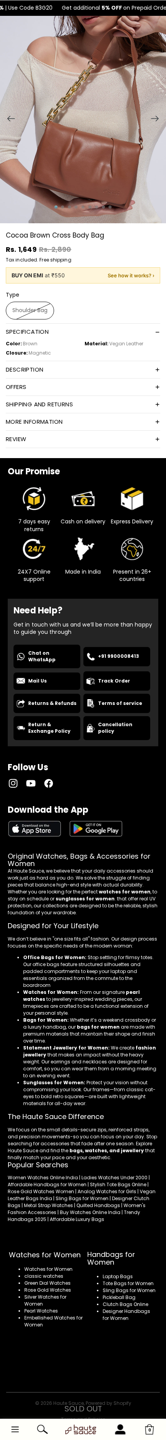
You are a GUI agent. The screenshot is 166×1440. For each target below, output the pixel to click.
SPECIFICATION (27, 332)
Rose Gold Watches (47, 1290)
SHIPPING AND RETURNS (39, 404)
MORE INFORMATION (34, 422)
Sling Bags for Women (129, 1290)
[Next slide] (157, 119)
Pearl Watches (41, 1311)
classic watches (43, 1276)
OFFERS (16, 387)
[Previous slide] (8, 119)
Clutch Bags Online (125, 1304)
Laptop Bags (118, 1276)
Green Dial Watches (47, 1283)
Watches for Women (48, 1269)
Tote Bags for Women (128, 1283)
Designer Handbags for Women (126, 1314)
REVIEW (16, 439)
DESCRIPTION (24, 369)
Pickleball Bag (119, 1297)
